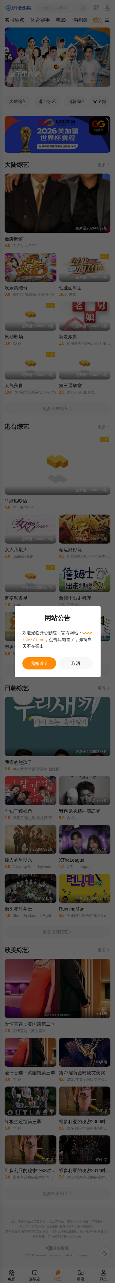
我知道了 (39, 663)
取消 (75, 663)
